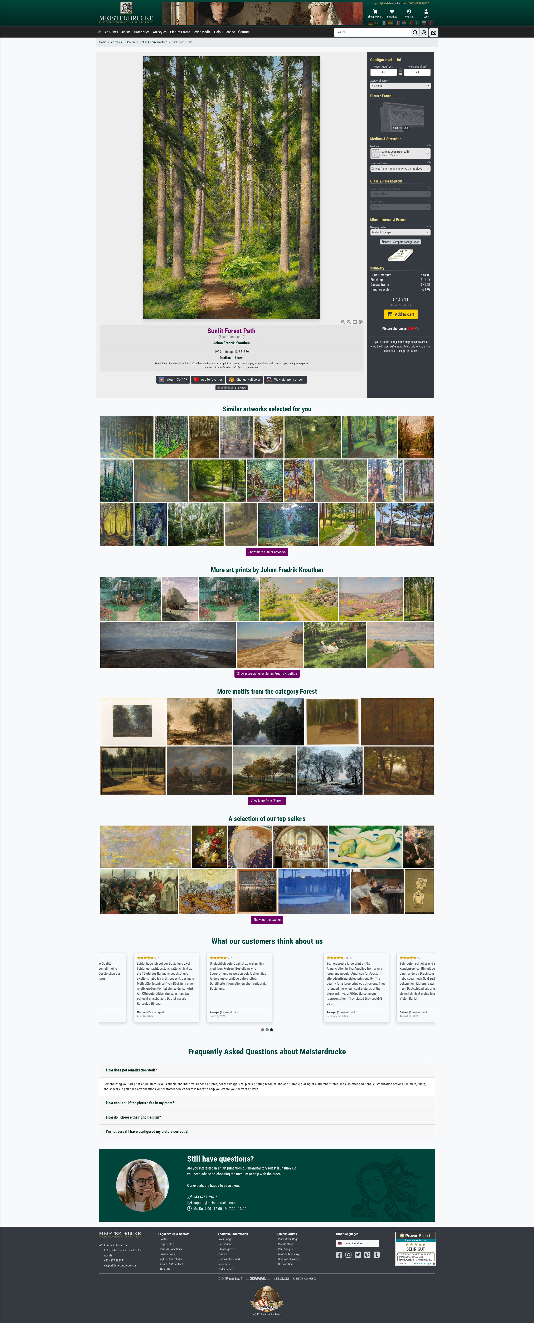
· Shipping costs (227, 1249)
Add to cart (403, 314)
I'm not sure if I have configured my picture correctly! (147, 1131)
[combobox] (400, 86)
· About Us (164, 1269)
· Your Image (225, 1239)
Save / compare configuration (402, 242)
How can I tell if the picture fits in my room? (140, 1102)
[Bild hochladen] (433, 32)
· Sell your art (225, 1244)
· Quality (222, 1254)
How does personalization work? (131, 1070)
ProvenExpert (148, 1012)
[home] (99, 32)
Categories (142, 32)
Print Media (202, 32)
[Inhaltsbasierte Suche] (424, 32)
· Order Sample (226, 1269)
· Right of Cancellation (170, 1259)
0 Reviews (240, 387)
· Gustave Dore (285, 1264)
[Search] (415, 32)
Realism (131, 42)
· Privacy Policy (166, 1254)
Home (102, 42)
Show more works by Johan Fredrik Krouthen (267, 674)
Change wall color (247, 379)
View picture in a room (288, 379)
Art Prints (111, 32)
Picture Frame (180, 32)
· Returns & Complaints (171, 1264)
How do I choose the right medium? (133, 1117)
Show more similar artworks (267, 552)
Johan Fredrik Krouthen (153, 42)
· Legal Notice (166, 1244)
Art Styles (160, 32)
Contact (244, 32)
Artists (126, 32)
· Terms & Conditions (170, 1249)
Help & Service (224, 32)
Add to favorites (211, 379)
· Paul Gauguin (285, 1249)
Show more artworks (267, 920)
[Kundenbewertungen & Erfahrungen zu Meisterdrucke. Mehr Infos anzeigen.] (415, 1248)
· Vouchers (224, 1264)
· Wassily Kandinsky (288, 1254)
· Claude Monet (285, 1244)
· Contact (163, 1239)
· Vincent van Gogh (287, 1239)
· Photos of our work (229, 1259)
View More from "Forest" (267, 801)
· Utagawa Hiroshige (288, 1259)
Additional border (379, 80)
